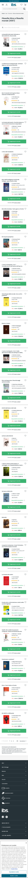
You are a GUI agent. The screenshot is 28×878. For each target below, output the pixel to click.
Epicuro (14, 438)
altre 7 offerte (17, 86)
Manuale (4, 517)
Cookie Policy (14, 868)
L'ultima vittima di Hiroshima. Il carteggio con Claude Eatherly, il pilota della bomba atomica (12, 464)
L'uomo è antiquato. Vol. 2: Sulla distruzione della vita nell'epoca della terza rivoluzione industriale (12, 351)
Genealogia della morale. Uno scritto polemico (12, 294)
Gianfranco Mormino (18, 384)
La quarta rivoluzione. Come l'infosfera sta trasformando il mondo (12, 545)
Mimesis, (13, 469)
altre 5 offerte (17, 145)
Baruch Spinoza (16, 687)
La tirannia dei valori (7, 574)
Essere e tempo (6, 323)
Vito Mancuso (16, 97)
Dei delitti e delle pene (8, 713)
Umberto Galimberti (17, 154)
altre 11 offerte (17, 317)
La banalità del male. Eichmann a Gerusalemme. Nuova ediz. (11, 35)
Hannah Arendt (16, 38)
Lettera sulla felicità (7, 436)
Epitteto (15, 519)
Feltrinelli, (13, 40)
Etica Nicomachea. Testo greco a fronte (13, 209)
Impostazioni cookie (14, 872)
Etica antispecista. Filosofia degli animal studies (11, 381)
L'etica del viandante (7, 151)
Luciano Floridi (16, 67)
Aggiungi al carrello (15, 53)
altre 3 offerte (17, 596)
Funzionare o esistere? (8, 659)
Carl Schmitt (16, 577)
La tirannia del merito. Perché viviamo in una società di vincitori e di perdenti (13, 123)
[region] (14, 859)
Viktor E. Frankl (16, 493)
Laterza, (13, 213)
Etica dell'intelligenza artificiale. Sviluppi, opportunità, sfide (11, 180)
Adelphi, (13, 299)
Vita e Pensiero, (14, 663)
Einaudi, (13, 440)
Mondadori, (14, 69)
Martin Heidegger (17, 325)
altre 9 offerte (17, 230)
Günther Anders (16, 268)
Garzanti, (13, 98)
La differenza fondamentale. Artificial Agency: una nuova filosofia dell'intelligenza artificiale (12, 64)
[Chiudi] (26, 843)
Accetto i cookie (14, 875)
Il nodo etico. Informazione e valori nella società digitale (13, 603)
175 (17, 741)
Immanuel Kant (16, 239)
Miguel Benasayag (17, 661)
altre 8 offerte (17, 116)
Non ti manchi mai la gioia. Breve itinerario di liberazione (11, 93)
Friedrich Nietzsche (17, 298)
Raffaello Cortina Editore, (16, 185)
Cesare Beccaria (17, 715)
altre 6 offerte (17, 511)
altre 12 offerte (17, 173)
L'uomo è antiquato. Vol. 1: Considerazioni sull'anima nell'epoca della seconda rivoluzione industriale (12, 265)
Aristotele (15, 211)
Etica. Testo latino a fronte (9, 685)
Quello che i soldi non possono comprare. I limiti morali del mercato (12, 630)
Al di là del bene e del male (9, 408)
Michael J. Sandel (17, 126)
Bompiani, (13, 689)
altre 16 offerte (17, 57)
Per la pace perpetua (7, 237)
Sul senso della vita (7, 491)
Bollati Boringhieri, (15, 270)
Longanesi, (13, 327)
